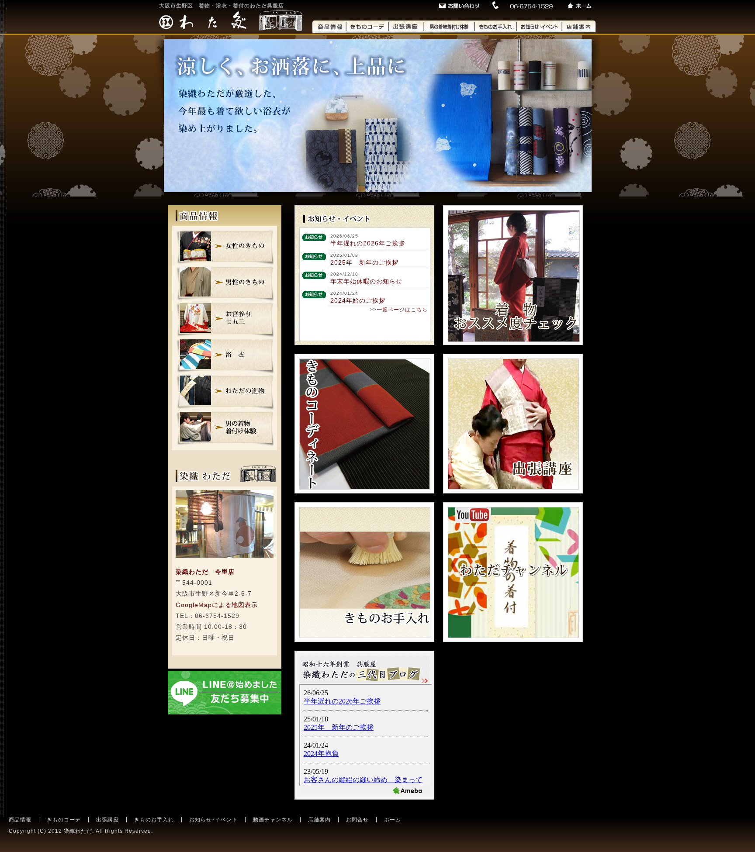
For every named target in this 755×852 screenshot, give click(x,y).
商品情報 (20, 820)
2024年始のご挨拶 (357, 300)
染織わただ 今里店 (205, 571)
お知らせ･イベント (213, 820)
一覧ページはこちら (402, 310)
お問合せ (357, 820)
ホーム (392, 820)
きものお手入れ (154, 820)
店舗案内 (319, 820)
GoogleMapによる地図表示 (217, 604)
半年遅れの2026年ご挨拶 (367, 243)
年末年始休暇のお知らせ (366, 281)
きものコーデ (64, 820)
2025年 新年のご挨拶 (364, 262)
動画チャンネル (273, 820)
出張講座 (107, 820)
